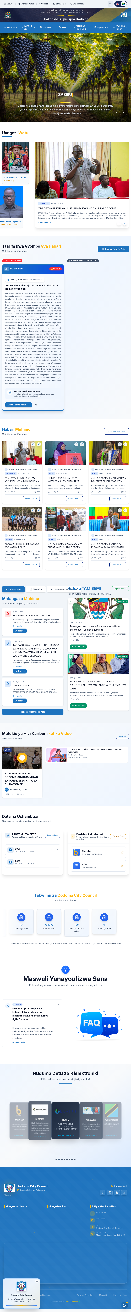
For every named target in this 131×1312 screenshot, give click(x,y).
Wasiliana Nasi (79, 4)
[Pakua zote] (52, 857)
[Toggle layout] (37, 1281)
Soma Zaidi (41, 230)
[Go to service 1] (56, 1166)
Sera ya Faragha (84, 1302)
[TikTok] (117, 1200)
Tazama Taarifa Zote (115, 256)
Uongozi (44, 4)
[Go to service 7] (72, 1166)
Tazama (21, 638)
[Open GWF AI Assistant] (124, 1305)
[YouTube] (124, 1200)
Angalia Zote (118, 596)
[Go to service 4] (64, 1166)
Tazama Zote (52, 842)
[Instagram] (110, 1200)
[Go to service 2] (59, 1166)
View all (122, 743)
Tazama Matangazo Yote (33, 719)
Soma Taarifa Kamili (17, 412)
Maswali (10, 4)
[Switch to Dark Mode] (110, 4)
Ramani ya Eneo (120, 1302)
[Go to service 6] (69, 1166)
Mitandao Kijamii (27, 4)
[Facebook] (102, 1200)
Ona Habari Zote (116, 438)
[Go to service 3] (61, 1166)
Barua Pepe (61, 4)
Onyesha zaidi (18, 1049)
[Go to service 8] (74, 1166)
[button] (32, 1030)
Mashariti (103, 1302)
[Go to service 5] (67, 1166)
